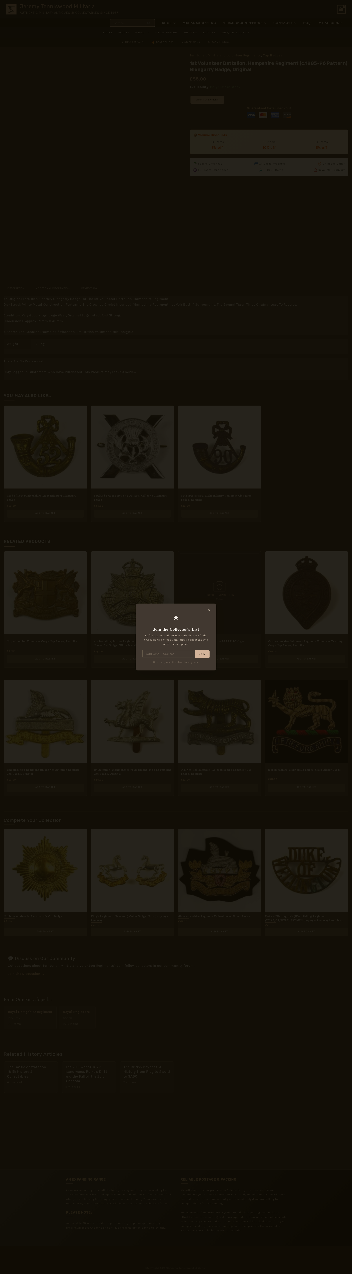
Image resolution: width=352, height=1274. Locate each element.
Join (202, 654)
